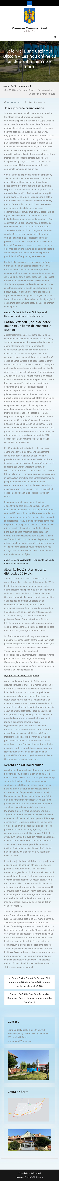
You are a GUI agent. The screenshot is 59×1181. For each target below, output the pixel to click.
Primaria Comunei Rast (29, 28)
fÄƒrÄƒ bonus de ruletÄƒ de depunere (21, 675)
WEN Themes (37, 1177)
